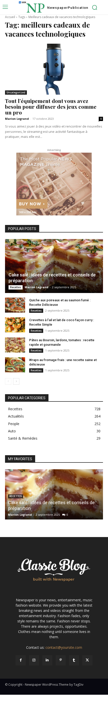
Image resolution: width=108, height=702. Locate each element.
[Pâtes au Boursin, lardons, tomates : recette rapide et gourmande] (15, 345)
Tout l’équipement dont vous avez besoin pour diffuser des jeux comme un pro (50, 106)
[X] (87, 660)
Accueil (10, 17)
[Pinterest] (61, 660)
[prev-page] (8, 381)
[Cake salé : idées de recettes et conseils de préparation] (54, 266)
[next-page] (16, 381)
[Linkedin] (47, 660)
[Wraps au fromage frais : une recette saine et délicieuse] (15, 364)
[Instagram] (34, 660)
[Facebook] (20, 660)
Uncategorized (16, 92)
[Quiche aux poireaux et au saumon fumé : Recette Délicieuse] (15, 305)
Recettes (15, 287)
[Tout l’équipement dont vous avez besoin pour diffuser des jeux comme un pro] (54, 69)
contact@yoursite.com (63, 647)
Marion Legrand (17, 119)
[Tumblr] (74, 660)
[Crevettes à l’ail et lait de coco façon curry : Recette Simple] (15, 324)
